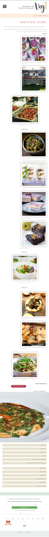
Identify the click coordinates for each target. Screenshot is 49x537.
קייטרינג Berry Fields (27, 125)
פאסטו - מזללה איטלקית (41, 486)
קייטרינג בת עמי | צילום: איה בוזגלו (24, 282)
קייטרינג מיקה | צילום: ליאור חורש (24, 159)
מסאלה (44, 455)
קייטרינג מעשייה (24, 93)
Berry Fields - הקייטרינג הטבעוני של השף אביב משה (36, 463)
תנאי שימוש (20, 532)
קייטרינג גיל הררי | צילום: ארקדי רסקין (24, 218)
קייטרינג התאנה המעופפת (24, 348)
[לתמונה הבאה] (47, 417)
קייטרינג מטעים (43, 468)
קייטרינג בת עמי (43, 482)
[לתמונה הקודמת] (1, 417)
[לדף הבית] (34, 8)
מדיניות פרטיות (28, 532)
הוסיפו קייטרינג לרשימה (18, 386)
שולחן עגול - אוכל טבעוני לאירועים (39, 459)
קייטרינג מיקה (43, 445)
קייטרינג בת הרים (24, 319)
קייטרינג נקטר (24, 63)
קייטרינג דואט (24, 188)
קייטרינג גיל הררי (43, 475)
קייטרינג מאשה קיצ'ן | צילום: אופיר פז (24, 248)
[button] (4, 6)
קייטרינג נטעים (24, 379)
